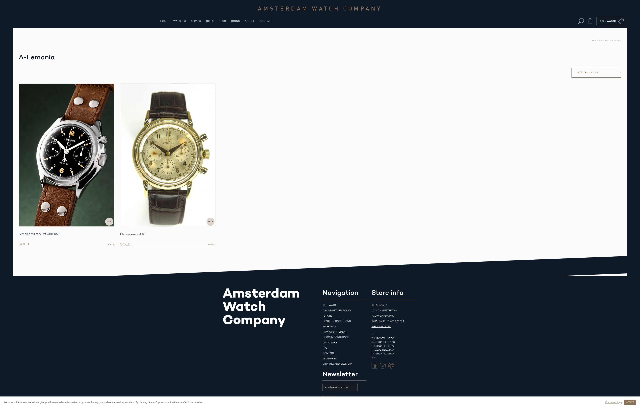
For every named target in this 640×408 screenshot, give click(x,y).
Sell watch (330, 305)
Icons (235, 21)
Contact (265, 21)
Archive (604, 40)
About (249, 21)
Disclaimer (329, 342)
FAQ (324, 347)
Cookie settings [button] (613, 402)
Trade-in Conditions (336, 321)
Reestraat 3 (379, 305)
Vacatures (329, 358)
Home (164, 21)
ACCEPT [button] (630, 402)
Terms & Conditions (335, 337)
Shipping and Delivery (337, 363)
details (110, 244)
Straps (196, 21)
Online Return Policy (336, 310)
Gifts (210, 21)
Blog (222, 21)
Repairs (327, 315)
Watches (179, 21)
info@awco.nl (381, 326)
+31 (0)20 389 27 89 (383, 315)
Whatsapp (378, 321)
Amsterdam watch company (320, 8)
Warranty (329, 326)
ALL (187, 402)
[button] (581, 21)
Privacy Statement (334, 331)
